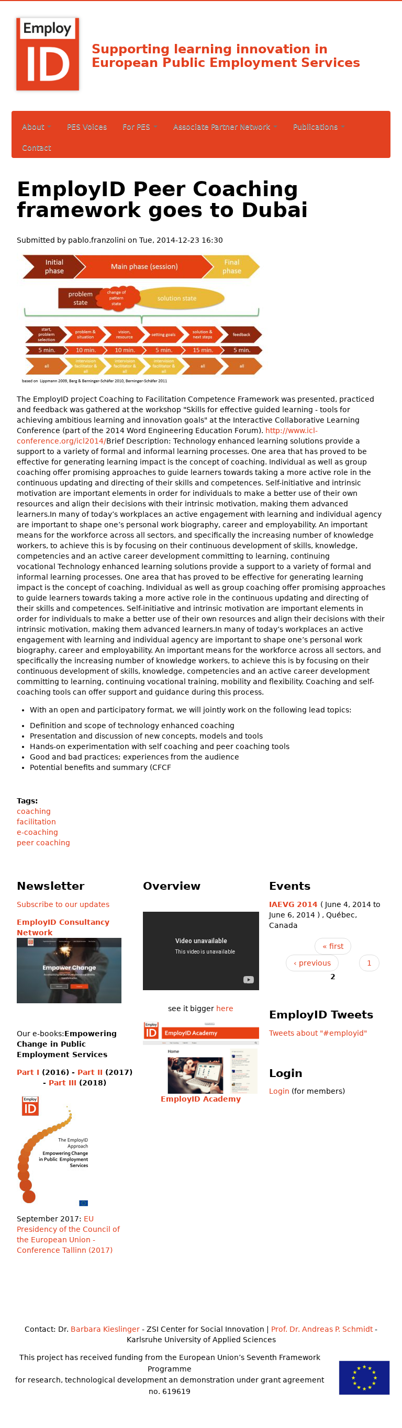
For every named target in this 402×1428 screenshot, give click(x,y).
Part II (90, 1072)
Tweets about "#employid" (318, 1033)
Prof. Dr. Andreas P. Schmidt (322, 1329)
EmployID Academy (201, 1099)
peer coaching (43, 842)
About (34, 126)
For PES (137, 126)
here (224, 1008)
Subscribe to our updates (63, 904)
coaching (34, 811)
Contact (36, 147)
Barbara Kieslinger (105, 1329)
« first (332, 946)
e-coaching (37, 832)
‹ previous (312, 963)
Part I (28, 1072)
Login (279, 1091)
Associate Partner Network (222, 126)
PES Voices (87, 126)
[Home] (66, 18)
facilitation (36, 822)
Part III (62, 1083)
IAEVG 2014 (293, 904)
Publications (316, 126)
